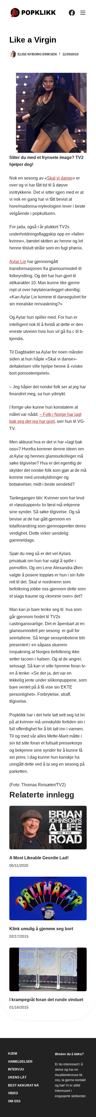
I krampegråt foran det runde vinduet (46, 999)
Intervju (16, 1069)
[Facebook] (72, 13)
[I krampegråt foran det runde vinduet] (48, 969)
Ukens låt (17, 1077)
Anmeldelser (20, 1061)
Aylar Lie (17, 261)
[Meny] (82, 12)
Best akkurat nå (23, 1085)
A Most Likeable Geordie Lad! (39, 858)
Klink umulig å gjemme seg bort (41, 928)
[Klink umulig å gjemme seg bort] (48, 898)
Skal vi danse (60, 178)
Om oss (14, 1101)
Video (13, 1093)
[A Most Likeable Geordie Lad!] (48, 827)
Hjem (12, 1053)
